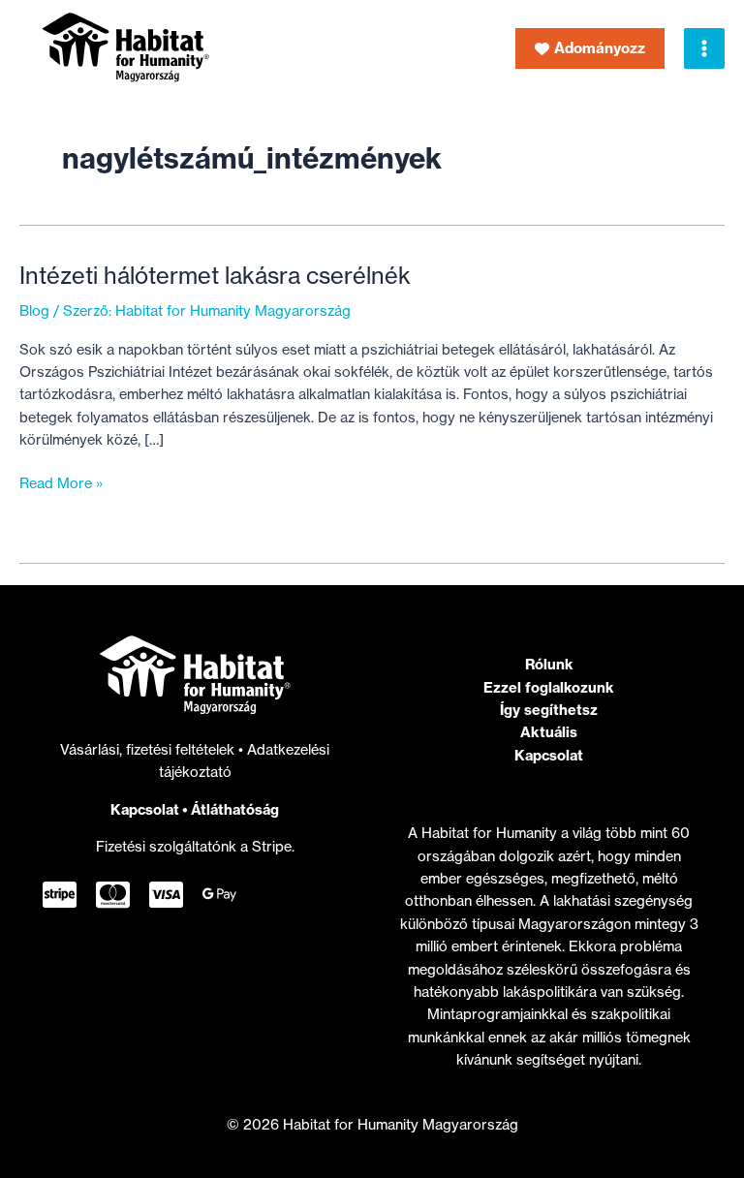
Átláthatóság (235, 809)
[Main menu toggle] (704, 48)
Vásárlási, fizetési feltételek (149, 750)
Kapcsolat (144, 809)
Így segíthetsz (549, 709)
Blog (34, 311)
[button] (590, 49)
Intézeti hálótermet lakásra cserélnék (215, 276)
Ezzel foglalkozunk (548, 687)
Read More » (61, 484)
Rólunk (549, 664)
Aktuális (548, 732)
